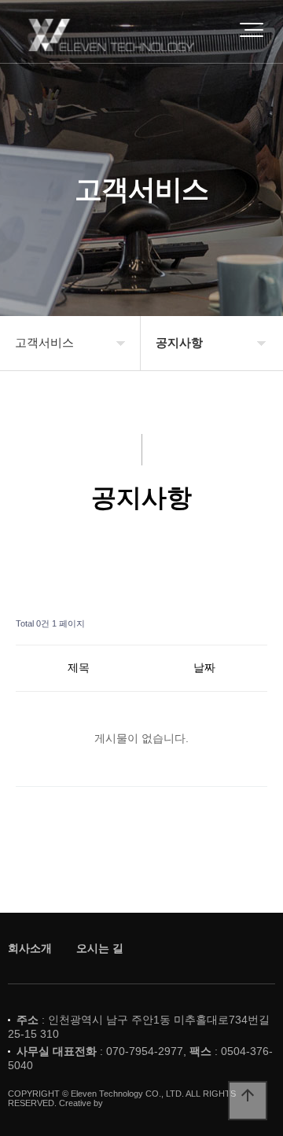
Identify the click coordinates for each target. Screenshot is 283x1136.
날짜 (204, 667)
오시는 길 (99, 948)
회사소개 (30, 948)
